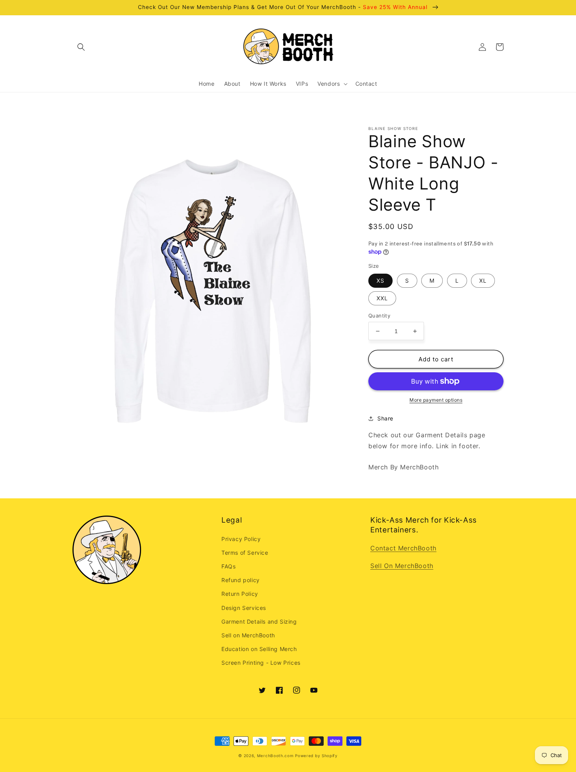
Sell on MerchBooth (248, 635)
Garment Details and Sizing (259, 621)
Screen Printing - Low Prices (261, 662)
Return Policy (239, 593)
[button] (81, 47)
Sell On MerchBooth (401, 566)
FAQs (228, 566)
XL (483, 280)
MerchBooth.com (275, 755)
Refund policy (240, 580)
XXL (382, 298)
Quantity (379, 315)
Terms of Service (244, 552)
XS (380, 280)
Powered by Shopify (316, 755)
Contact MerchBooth (403, 548)
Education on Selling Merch (259, 649)
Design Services (243, 607)
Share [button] (385, 418)
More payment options (435, 400)
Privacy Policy (241, 539)
